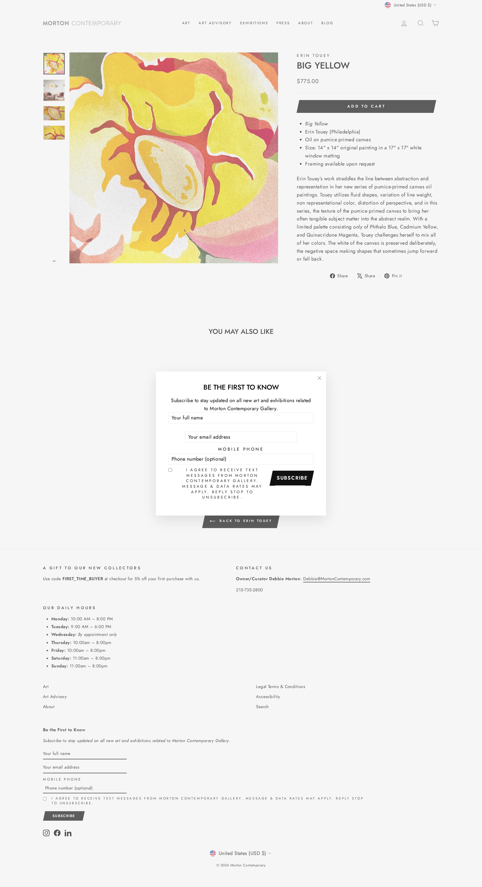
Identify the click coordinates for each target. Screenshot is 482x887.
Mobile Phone (241, 449)
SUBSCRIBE (292, 478)
